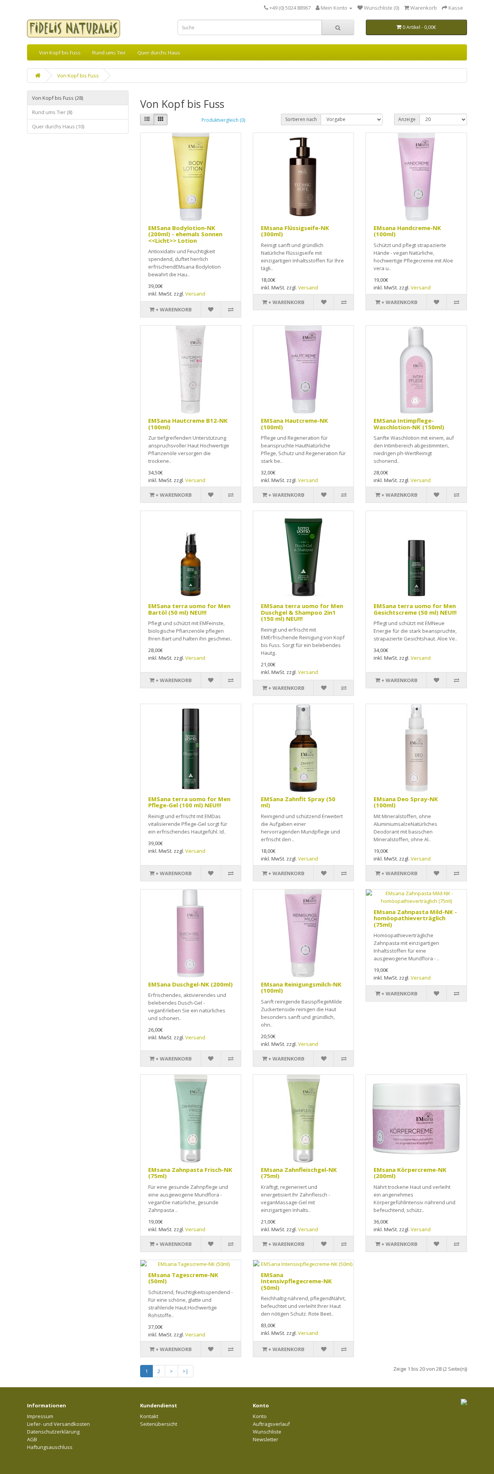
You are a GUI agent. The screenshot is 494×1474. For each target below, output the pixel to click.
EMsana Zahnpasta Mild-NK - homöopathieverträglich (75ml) (415, 918)
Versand (195, 293)
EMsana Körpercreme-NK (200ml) (410, 1173)
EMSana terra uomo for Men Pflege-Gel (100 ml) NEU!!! (189, 802)
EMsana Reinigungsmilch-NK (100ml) (301, 987)
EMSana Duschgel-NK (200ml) (190, 984)
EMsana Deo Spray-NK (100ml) (406, 802)
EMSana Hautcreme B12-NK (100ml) (188, 424)
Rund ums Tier (109, 52)
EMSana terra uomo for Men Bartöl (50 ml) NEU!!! (189, 609)
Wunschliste (267, 1431)
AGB (32, 1439)
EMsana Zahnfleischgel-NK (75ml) (299, 1173)
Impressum (40, 1416)
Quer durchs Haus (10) (58, 126)
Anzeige (407, 119)
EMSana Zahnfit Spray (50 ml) (298, 802)
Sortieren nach (301, 119)
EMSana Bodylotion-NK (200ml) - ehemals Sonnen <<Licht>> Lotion (185, 234)
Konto (260, 1416)
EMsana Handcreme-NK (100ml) (407, 231)
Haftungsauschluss (50, 1447)
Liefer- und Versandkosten (58, 1423)
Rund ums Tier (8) (52, 112)
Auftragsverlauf (271, 1423)
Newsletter (265, 1439)
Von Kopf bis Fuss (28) (57, 97)
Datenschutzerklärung (53, 1431)
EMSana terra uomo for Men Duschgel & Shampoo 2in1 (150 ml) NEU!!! (302, 612)
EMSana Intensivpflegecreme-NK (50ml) (296, 1281)
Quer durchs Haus (158, 52)
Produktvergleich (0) (223, 120)
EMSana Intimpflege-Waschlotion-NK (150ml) (409, 424)
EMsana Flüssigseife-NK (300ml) (295, 231)
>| (185, 1371)
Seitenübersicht (158, 1423)
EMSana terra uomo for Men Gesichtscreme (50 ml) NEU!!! (415, 609)
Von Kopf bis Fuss (60, 52)
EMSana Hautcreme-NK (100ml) (294, 424)
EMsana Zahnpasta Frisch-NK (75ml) (190, 1173)
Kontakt (149, 1416)
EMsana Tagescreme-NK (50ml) (183, 1278)
